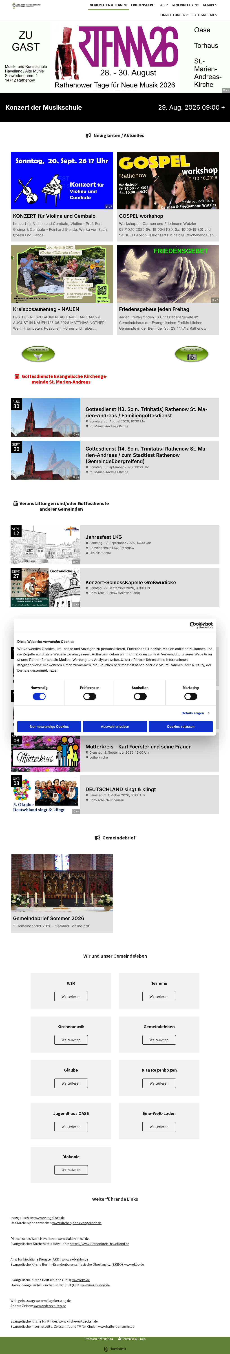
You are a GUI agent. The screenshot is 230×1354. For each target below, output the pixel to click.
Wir (163, 4)
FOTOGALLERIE (203, 15)
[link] (164, 5)
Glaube (209, 4)
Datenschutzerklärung (98, 1339)
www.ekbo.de (134, 1264)
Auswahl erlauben (115, 726)
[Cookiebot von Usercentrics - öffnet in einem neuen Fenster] (193, 625)
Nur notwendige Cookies (49, 726)
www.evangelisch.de (49, 1217)
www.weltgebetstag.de (53, 1300)
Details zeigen (193, 713)
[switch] (89, 696)
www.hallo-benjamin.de (116, 1326)
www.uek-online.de (95, 1285)
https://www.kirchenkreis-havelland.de (99, 1243)
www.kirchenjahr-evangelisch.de (77, 1223)
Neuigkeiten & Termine (109, 4)
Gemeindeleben (184, 4)
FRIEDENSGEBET (143, 4)
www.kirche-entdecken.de (78, 1321)
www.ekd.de (81, 1280)
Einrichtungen (173, 15)
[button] (71, 996)
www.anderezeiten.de (49, 1305)
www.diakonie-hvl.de (73, 1238)
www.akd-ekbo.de (75, 1259)
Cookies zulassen (181, 726)
